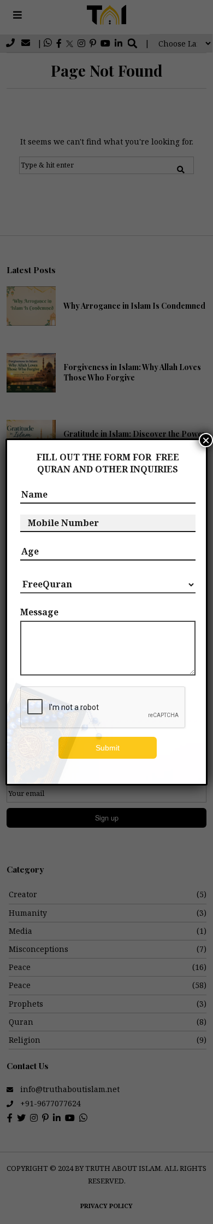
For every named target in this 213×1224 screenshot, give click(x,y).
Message (39, 612)
